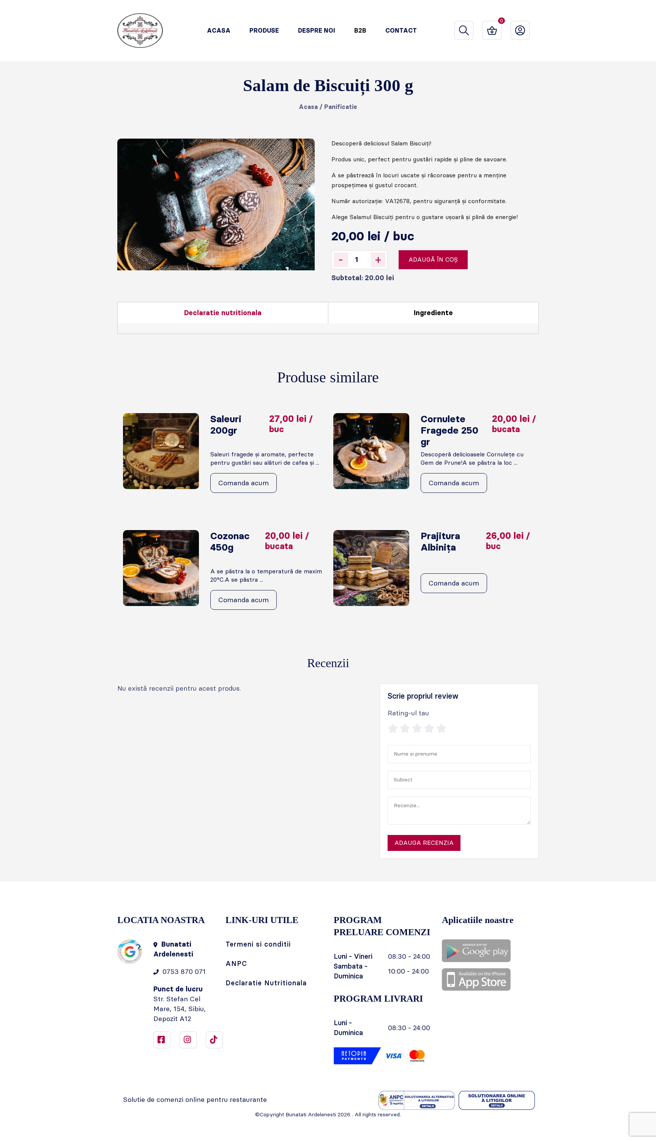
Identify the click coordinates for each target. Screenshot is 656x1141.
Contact (401, 30)
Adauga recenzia (424, 842)
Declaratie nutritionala (223, 313)
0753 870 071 (184, 971)
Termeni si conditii (258, 944)
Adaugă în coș (433, 259)
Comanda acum (243, 483)
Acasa (218, 30)
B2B (360, 30)
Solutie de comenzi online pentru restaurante (195, 1099)
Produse (264, 30)
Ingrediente (433, 313)
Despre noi (316, 30)
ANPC (236, 964)
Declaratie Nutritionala (266, 983)
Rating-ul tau (408, 713)
